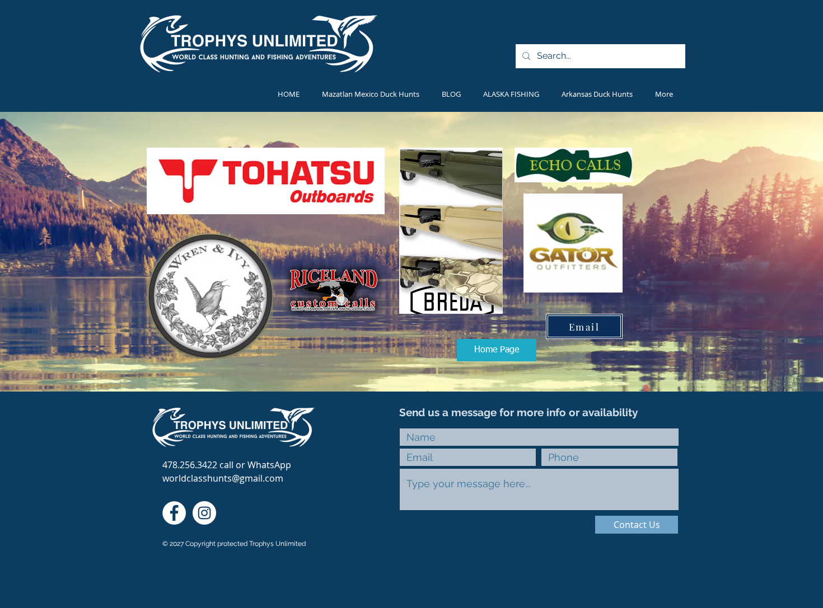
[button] (511, 94)
